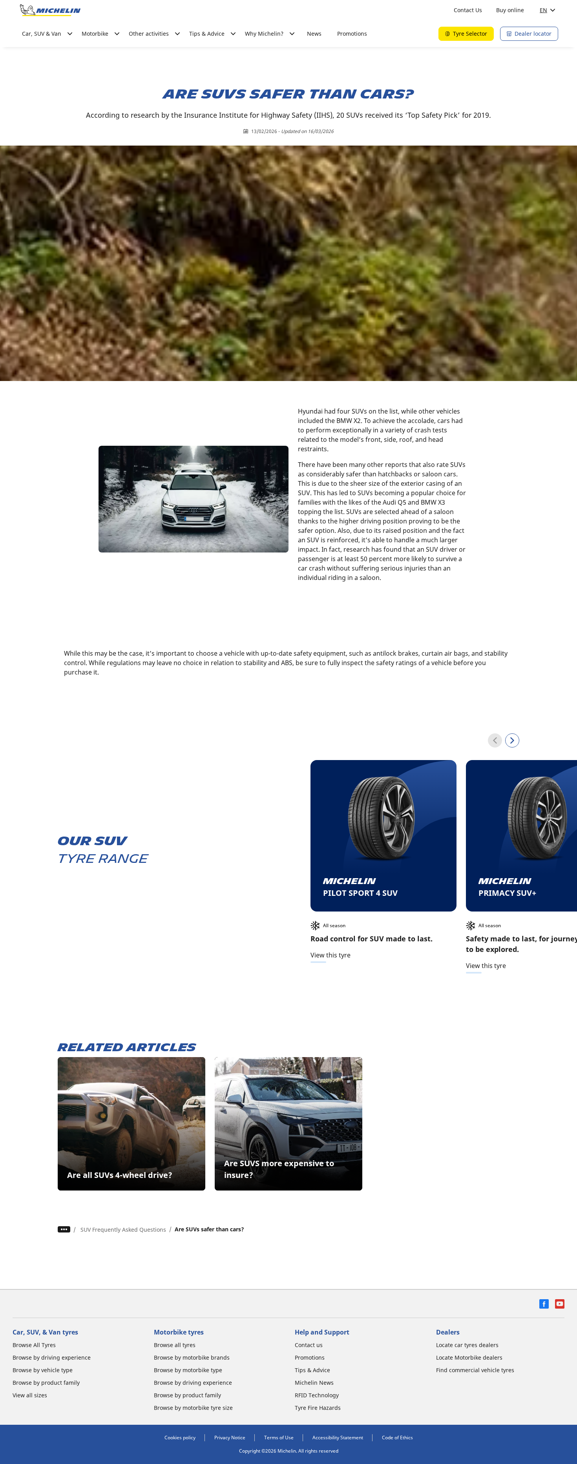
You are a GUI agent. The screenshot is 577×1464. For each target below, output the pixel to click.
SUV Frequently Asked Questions (123, 1229)
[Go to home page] (50, 10)
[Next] (512, 740)
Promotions (352, 33)
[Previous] (495, 740)
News (314, 33)
